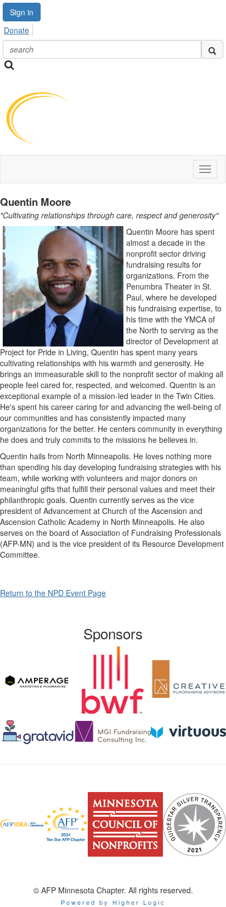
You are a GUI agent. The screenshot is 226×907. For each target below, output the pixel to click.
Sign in (21, 12)
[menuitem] (19, 28)
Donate (16, 30)
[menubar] (19, 28)
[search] (212, 49)
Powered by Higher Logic (113, 902)
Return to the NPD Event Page (53, 592)
